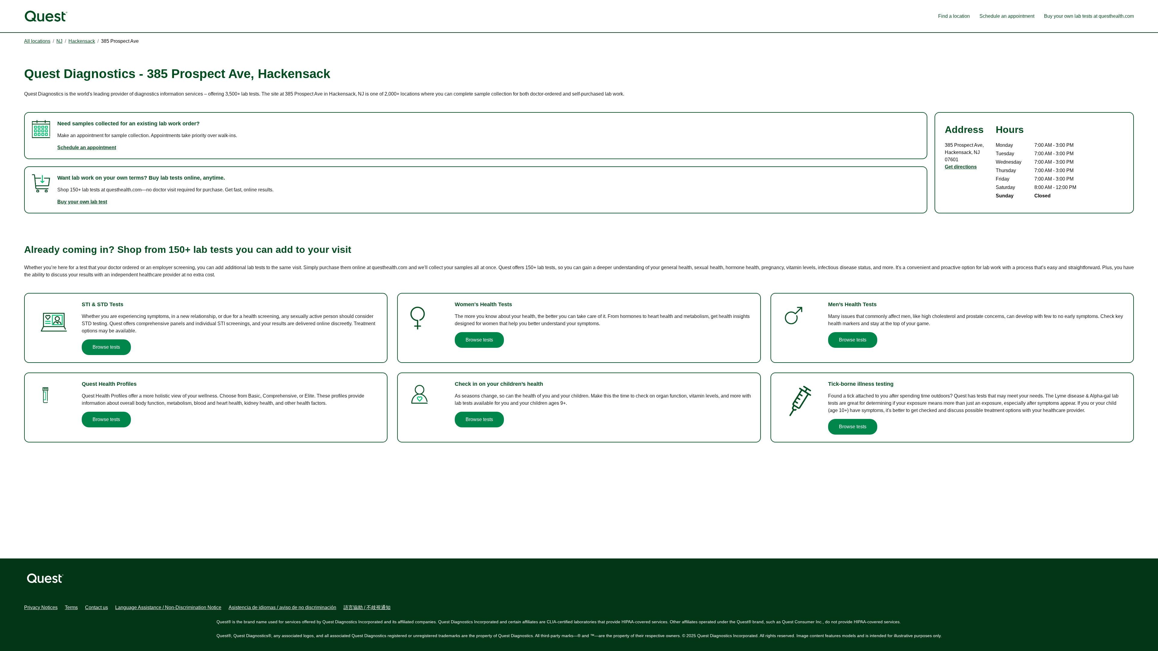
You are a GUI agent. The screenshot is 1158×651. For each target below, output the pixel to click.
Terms (71, 607)
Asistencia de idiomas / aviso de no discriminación (282, 607)
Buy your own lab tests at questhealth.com (1089, 16)
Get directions (961, 166)
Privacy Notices (41, 607)
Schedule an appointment (1006, 16)
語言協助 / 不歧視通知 (367, 607)
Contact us (96, 607)
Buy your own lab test (82, 201)
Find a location (954, 16)
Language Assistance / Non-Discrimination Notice (168, 607)
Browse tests (106, 347)
